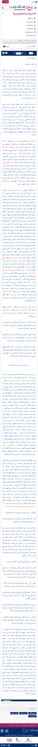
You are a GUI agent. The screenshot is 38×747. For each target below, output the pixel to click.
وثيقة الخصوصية (32, 725)
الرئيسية (33, 40)
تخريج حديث (32, 716)
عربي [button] (33, 2)
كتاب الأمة (30, 22)
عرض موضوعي (29, 32)
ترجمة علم (23, 713)
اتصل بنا (17, 725)
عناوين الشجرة (14, 713)
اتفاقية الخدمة (24, 725)
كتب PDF (30, 18)
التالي (5, 702)
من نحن (11, 725)
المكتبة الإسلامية (23, 13)
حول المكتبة (30, 25)
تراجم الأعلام (29, 35)
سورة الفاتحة (21, 40)
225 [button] (19, 53)
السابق (8, 702)
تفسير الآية (32, 713)
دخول (5, 1)
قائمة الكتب (30, 28)
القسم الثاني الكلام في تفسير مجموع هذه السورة (27, 43)
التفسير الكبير (27, 40)
